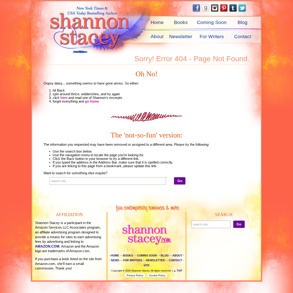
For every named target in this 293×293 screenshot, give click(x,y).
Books (181, 22)
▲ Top (178, 270)
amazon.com (47, 246)
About (157, 36)
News (115, 260)
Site (146, 265)
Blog (242, 22)
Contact (242, 36)
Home (157, 22)
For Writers (212, 36)
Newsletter (180, 36)
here (64, 98)
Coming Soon (212, 22)
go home (92, 101)
